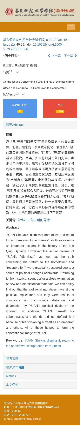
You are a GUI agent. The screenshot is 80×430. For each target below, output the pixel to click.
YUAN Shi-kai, (36, 340)
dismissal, (54, 340)
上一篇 (56, 55)
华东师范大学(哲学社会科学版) (24, 39)
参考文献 (12, 358)
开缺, (32, 220)
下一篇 (69, 55)
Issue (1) (9, 44)
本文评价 (12, 385)
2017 (52, 39)
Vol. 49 (62, 39)
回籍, (39, 220)
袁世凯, (22, 220)
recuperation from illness (44, 346)
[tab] (40, 125)
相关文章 (14, 367)
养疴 (46, 220)
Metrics (11, 376)
